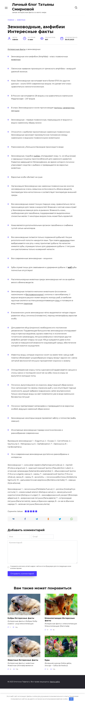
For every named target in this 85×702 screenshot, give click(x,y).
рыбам (37, 156)
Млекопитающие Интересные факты (60, 619)
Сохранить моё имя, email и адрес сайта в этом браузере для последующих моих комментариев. (40, 567)
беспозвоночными (34, 294)
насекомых (64, 240)
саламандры (68, 108)
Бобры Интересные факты (21, 618)
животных (15, 59)
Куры (47, 660)
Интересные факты (16, 49)
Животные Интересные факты (23, 660)
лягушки (15, 111)
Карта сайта (55, 682)
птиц (57, 300)
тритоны (58, 108)
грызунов (28, 303)
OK (71, 699)
